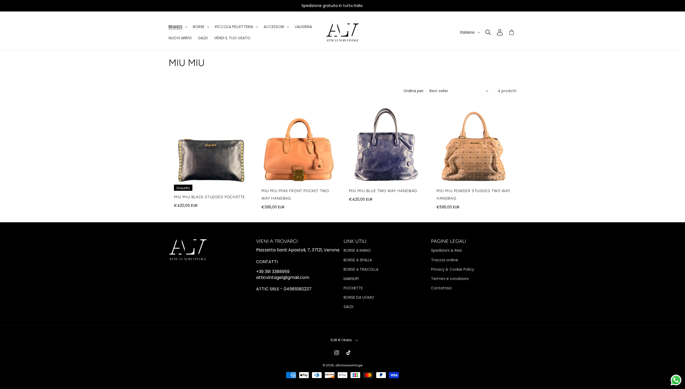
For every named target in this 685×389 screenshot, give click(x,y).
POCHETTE (353, 288)
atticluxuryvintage (348, 365)
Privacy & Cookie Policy (452, 269)
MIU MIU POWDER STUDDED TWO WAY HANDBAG (473, 195)
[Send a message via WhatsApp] (676, 380)
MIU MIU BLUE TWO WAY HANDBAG (383, 191)
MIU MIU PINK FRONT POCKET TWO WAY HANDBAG (295, 195)
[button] (177, 26)
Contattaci (441, 288)
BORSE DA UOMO (359, 297)
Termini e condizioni (450, 278)
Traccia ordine (444, 260)
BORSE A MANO (357, 250)
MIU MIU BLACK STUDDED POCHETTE (209, 197)
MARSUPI (351, 278)
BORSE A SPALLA (358, 260)
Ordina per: (414, 91)
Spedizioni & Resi (446, 250)
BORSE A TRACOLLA (361, 269)
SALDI (348, 306)
